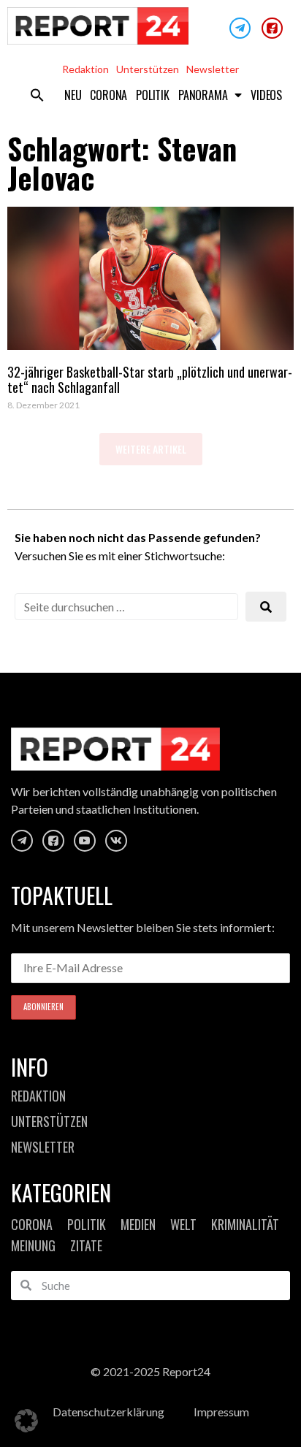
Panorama (202, 95)
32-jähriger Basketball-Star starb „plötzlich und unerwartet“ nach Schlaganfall (149, 379)
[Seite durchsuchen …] (126, 606)
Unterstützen (147, 69)
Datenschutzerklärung (108, 1412)
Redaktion (85, 69)
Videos (266, 95)
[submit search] (265, 607)
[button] (37, 95)
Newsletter (212, 69)
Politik (152, 95)
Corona (108, 95)
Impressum (221, 1412)
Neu (72, 95)
